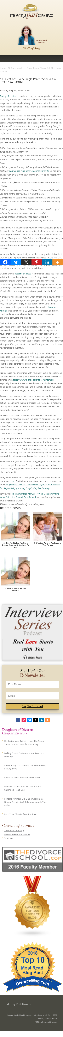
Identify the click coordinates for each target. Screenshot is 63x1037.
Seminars (8, 838)
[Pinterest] (37, 262)
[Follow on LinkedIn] (41, 720)
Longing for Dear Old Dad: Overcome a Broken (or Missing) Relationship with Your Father (25, 802)
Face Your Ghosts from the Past (20, 814)
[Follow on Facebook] (18, 720)
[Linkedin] (47, 262)
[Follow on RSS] (47, 720)
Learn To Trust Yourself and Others (22, 777)
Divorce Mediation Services (17, 834)
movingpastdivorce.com (47, 1018)
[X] (26, 262)
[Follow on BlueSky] (29, 720)
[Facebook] (5, 262)
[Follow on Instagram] (24, 720)
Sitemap (53, 1022)
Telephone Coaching (14, 830)
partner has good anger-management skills (29, 171)
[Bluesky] (16, 262)
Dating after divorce (9, 96)
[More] (57, 262)
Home (3, 68)
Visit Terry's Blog (31, 48)
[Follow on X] (35, 720)
